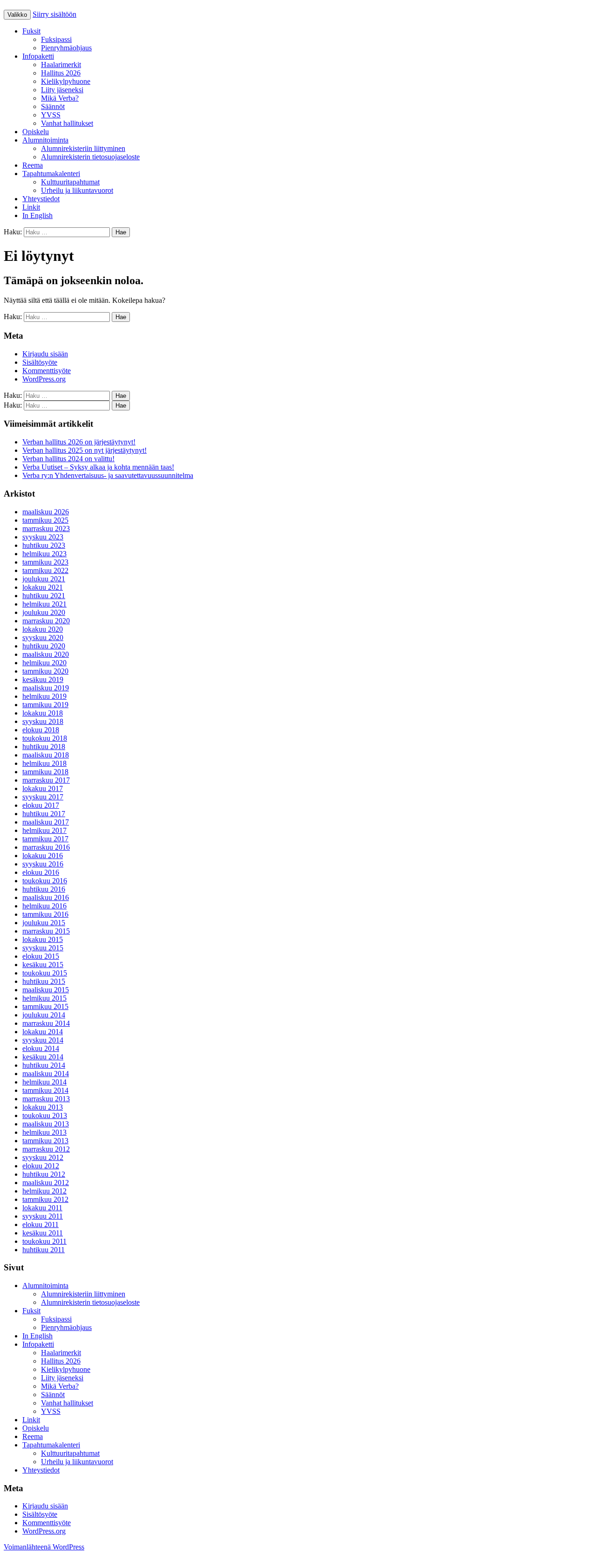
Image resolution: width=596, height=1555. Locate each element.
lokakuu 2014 (42, 1032)
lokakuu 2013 (42, 1107)
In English (37, 215)
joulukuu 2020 (43, 612)
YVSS (51, 115)
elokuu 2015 (40, 956)
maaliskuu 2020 (45, 654)
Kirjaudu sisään (45, 354)
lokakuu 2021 (42, 587)
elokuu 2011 (40, 1224)
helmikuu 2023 (44, 554)
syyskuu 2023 (42, 537)
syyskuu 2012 (42, 1157)
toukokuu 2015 (44, 973)
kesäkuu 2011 (42, 1233)
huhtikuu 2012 (43, 1174)
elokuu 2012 (40, 1166)
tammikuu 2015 (45, 1006)
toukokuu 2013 (44, 1115)
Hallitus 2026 (61, 73)
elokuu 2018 (40, 730)
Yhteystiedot (41, 199)
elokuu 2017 (40, 805)
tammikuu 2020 (45, 671)
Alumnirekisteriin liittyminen (83, 148)
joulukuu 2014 (43, 1015)
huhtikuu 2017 (43, 814)
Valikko (17, 14)
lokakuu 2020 (42, 629)
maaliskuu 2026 (45, 512)
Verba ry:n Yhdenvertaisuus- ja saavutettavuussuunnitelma (107, 475)
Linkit (31, 207)
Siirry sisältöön (54, 14)
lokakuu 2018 (42, 713)
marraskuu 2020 (46, 621)
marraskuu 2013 (46, 1099)
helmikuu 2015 (44, 998)
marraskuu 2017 (46, 780)
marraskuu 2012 (46, 1149)
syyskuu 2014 (42, 1040)
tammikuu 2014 (45, 1090)
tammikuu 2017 (45, 839)
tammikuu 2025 (45, 520)
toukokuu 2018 (44, 738)
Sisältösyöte (39, 362)
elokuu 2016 (40, 872)
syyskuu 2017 (42, 797)
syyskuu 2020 (42, 637)
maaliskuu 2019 (45, 688)
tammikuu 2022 (45, 570)
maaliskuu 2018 (45, 755)
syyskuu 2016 (42, 864)
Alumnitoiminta (45, 140)
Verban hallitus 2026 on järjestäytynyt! (78, 442)
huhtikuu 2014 (43, 1065)
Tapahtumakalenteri (51, 173)
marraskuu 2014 (46, 1023)
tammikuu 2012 (45, 1199)
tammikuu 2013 (45, 1141)
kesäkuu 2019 (42, 679)
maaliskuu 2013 (45, 1124)
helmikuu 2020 (44, 663)
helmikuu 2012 (44, 1191)
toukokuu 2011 (44, 1241)
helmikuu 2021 (44, 604)
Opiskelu (35, 132)
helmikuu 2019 (44, 696)
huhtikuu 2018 (43, 746)
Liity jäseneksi (62, 90)
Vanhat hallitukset (67, 123)
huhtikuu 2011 (43, 1250)
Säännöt (53, 106)
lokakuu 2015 (42, 939)
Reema (32, 165)
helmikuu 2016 (44, 906)
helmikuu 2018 (44, 763)
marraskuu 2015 (46, 931)
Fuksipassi (56, 39)
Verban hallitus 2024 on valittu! (68, 459)
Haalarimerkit (61, 64)
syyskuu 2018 (42, 721)
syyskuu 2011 (42, 1216)
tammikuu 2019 (45, 705)
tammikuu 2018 (45, 772)
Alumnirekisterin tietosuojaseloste (90, 157)
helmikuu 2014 (44, 1082)
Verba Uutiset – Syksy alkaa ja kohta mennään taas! (98, 467)
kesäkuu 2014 (42, 1057)
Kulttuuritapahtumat (70, 182)
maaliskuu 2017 (45, 822)
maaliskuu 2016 (45, 897)
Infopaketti (38, 56)
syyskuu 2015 (42, 948)
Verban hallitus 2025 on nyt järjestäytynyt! (84, 450)
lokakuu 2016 (42, 855)
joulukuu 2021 (43, 579)
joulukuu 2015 (43, 923)
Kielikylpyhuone (65, 81)
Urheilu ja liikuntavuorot (77, 190)
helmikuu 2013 (44, 1132)
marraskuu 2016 (46, 847)
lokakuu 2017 (42, 788)
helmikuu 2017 (44, 830)
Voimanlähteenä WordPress (44, 1547)
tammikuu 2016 (45, 914)
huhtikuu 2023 (43, 545)
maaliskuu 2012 (45, 1183)
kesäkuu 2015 (42, 964)
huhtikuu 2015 (43, 981)
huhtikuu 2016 (43, 889)
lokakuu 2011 (42, 1208)
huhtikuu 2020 (43, 646)
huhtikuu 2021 (43, 596)
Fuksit (31, 31)
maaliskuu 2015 (45, 990)
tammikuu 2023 (45, 562)
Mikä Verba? (60, 98)
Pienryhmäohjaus (66, 48)
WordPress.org (44, 379)
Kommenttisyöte (46, 371)
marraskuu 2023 (46, 528)
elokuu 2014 (40, 1048)
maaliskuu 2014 (45, 1074)
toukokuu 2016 (44, 881)
